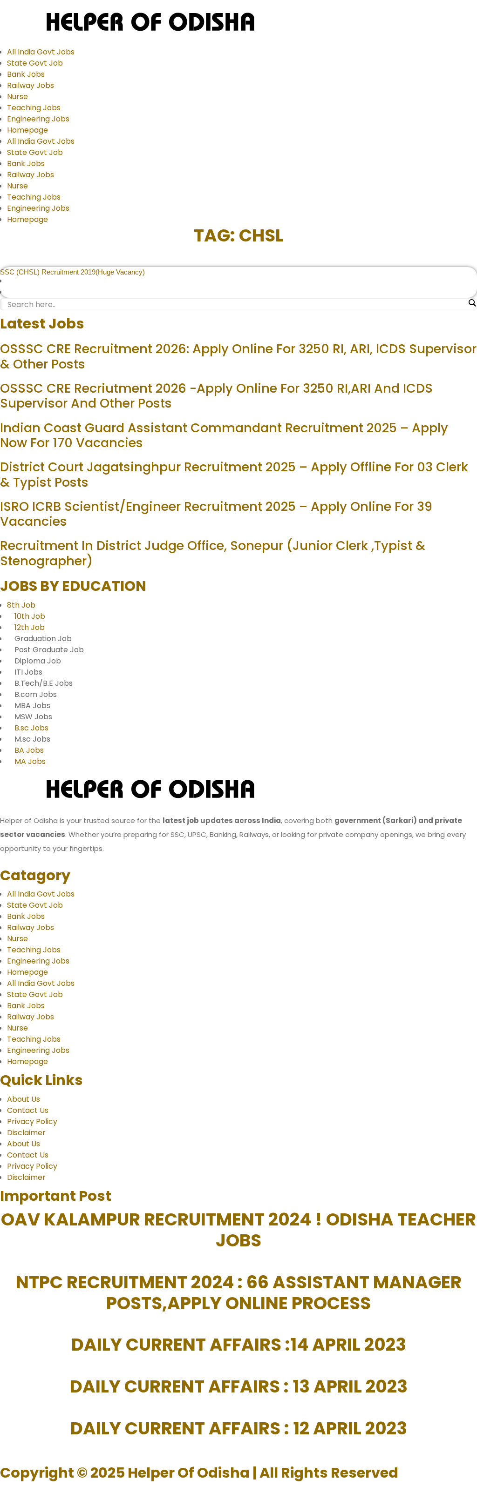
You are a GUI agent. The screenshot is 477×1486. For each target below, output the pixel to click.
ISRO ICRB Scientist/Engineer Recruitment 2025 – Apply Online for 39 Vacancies (216, 514)
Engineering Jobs (38, 119)
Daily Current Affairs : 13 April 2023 (239, 1386)
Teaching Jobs (34, 107)
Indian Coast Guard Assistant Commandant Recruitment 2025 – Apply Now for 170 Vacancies (224, 435)
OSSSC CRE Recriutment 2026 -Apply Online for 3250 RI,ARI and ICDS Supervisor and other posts (216, 396)
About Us (23, 1099)
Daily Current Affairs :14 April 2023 (238, 1344)
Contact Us (27, 1110)
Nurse (17, 96)
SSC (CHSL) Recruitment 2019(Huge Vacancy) (72, 272)
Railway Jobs (30, 85)
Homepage (27, 130)
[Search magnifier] (472, 303)
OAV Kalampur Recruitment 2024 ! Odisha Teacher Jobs (238, 1229)
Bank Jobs (26, 74)
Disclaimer (26, 1132)
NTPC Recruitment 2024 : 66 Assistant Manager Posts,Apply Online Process (239, 1292)
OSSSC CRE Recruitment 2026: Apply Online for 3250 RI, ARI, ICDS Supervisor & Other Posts (238, 356)
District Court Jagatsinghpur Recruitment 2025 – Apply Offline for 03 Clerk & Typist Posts (234, 474)
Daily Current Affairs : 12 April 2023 (238, 1428)
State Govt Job (35, 63)
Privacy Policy (32, 1121)
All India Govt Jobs (41, 52)
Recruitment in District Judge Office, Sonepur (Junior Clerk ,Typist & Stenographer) (212, 553)
